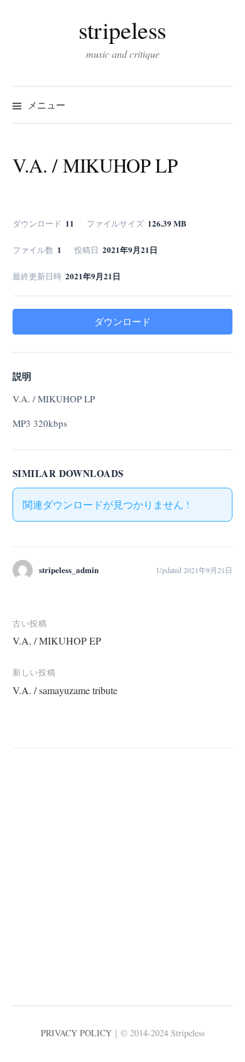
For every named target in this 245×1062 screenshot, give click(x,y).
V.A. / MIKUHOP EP (57, 640)
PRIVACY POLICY (76, 1033)
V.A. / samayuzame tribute (65, 690)
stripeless (122, 30)
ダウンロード (122, 321)
